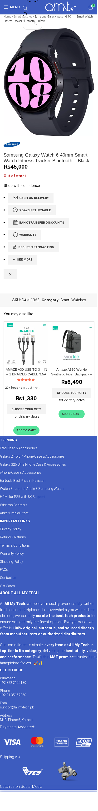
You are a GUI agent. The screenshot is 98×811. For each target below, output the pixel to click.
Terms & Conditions (15, 545)
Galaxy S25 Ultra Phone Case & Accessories (33, 464)
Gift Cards (7, 586)
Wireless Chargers (13, 505)
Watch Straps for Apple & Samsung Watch (32, 489)
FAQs (4, 570)
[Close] (10, 274)
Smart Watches (73, 300)
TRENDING (8, 440)
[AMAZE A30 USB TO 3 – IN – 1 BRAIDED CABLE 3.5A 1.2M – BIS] (26, 344)
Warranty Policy (12, 553)
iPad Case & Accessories (19, 448)
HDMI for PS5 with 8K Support (22, 497)
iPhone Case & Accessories (20, 472)
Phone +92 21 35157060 (13, 693)
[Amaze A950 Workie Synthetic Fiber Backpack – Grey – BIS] (71, 344)
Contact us (8, 578)
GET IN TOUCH (11, 670)
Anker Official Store (14, 513)
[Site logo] (60, 7)
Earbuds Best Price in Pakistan (22, 480)
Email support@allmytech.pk (17, 705)
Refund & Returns (13, 537)
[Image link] (47, 741)
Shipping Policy (11, 561)
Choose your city (26, 409)
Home (7, 16)
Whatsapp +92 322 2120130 (13, 680)
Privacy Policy (10, 529)
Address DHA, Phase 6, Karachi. (17, 718)
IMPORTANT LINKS (15, 521)
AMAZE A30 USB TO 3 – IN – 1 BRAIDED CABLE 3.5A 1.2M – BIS (26, 374)
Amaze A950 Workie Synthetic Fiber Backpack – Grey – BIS (71, 374)
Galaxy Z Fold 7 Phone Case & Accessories (32, 456)
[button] (26, 430)
